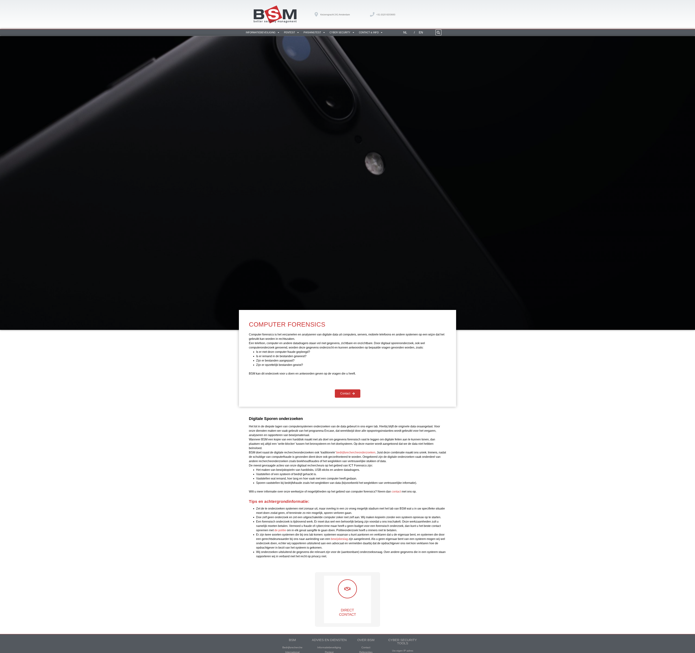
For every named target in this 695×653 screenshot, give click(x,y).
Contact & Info (369, 32)
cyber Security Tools (402, 641)
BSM (292, 640)
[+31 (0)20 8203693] (372, 14)
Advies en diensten (329, 640)
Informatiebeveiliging (260, 32)
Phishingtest (312, 32)
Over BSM (365, 640)
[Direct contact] (347, 588)
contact (396, 491)
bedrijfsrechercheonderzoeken (355, 452)
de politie (280, 530)
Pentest (289, 32)
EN (421, 32)
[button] (438, 32)
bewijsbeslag (339, 538)
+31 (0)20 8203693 (385, 14)
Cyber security (340, 32)
